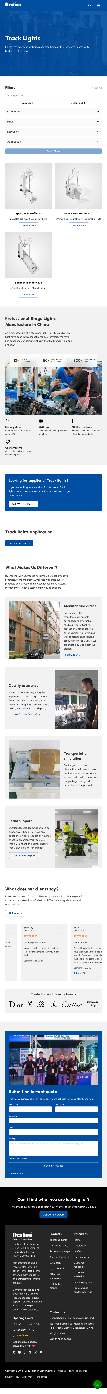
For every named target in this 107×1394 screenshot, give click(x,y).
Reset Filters (53, 151)
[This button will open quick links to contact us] (97, 1384)
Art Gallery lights (59, 1245)
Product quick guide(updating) (83, 1289)
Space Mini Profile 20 (28, 213)
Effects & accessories (56, 1276)
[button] (53, 111)
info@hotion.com (59, 1333)
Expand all (27, 103)
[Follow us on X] (35, 1352)
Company (13, 1116)
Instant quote (28, 225)
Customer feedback (79, 1264)
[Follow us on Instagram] (19, 1352)
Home (77, 1239)
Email (12, 1127)
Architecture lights (60, 1257)
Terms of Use (40, 1376)
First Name (14, 1104)
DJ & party (55, 1262)
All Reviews (15, 913)
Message (13, 1139)
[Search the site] (89, 5)
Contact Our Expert (23, 855)
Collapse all (77, 103)
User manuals (81, 1257)
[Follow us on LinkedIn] (30, 1352)
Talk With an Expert (23, 504)
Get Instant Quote (19, 543)
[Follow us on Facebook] (14, 1352)
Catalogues (80, 1245)
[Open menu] (98, 5)
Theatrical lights (58, 1239)
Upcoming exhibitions (80, 1274)
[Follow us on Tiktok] (24, 1352)
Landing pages (82, 1282)
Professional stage (60, 1251)
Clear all (97, 87)
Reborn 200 (54, 973)
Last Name (59, 1104)
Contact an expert (53, 1214)
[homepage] (22, 1236)
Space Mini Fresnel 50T (78, 213)
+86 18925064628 (60, 1339)
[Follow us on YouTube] (41, 1352)
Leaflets (78, 1251)
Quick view (30, 206)
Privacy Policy (12, 1376)
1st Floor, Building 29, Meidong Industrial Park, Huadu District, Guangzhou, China (72, 1325)
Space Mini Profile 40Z (28, 282)
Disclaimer (27, 1376)
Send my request (53, 1165)
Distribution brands (56, 1285)
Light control (57, 1268)
